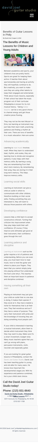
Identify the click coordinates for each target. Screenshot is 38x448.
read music (18, 148)
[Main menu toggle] (32, 16)
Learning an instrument (13, 251)
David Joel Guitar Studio (14, 360)
